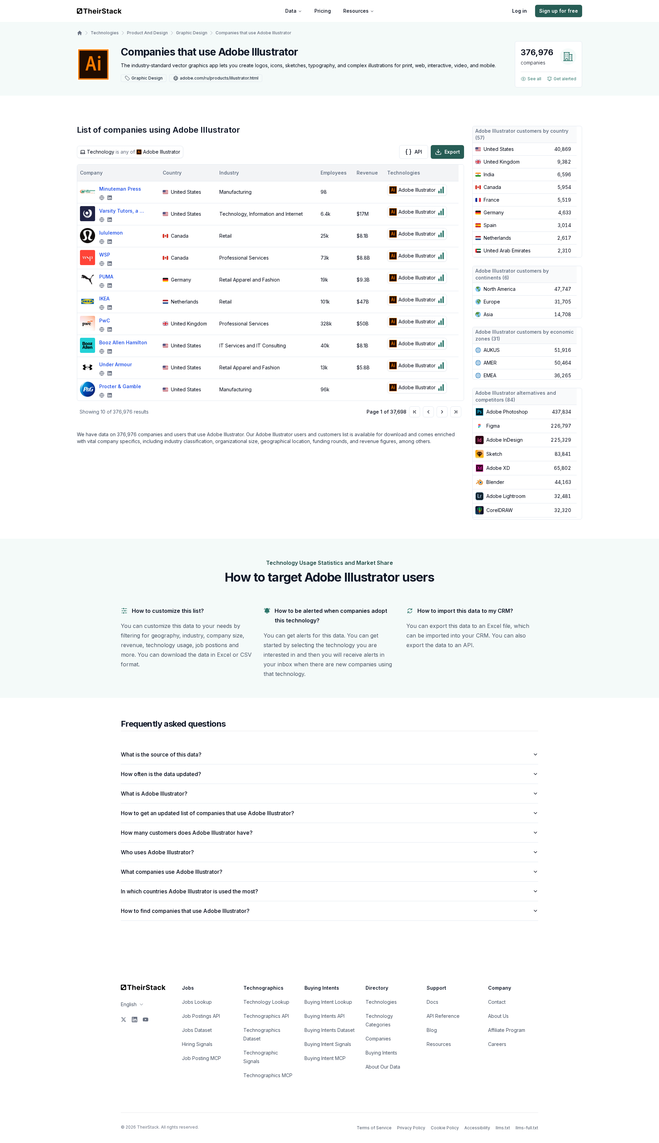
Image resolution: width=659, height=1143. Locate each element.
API (418, 152)
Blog (432, 1030)
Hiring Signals (197, 1044)
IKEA (104, 298)
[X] (123, 1019)
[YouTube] (145, 1019)
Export (452, 152)
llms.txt (503, 1127)
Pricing (322, 11)
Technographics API (266, 1016)
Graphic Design (191, 32)
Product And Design (147, 32)
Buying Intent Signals (327, 1044)
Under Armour (115, 364)
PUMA (106, 276)
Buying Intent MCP (325, 1058)
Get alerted (565, 78)
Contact (497, 1002)
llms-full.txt (527, 1127)
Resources (356, 11)
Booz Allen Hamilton (123, 342)
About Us (498, 1016)
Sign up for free (558, 11)
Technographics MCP (267, 1075)
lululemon (111, 233)
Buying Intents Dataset (329, 1030)
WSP (104, 255)
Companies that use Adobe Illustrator (253, 32)
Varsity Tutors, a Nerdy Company (123, 211)
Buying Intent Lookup (328, 1002)
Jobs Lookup (197, 1002)
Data (291, 11)
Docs (432, 1002)
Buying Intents (381, 1053)
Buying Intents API (324, 1016)
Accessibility (477, 1127)
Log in (519, 11)
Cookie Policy (445, 1127)
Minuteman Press (120, 189)
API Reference (443, 1016)
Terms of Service (374, 1127)
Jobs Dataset (197, 1030)
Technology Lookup (266, 1002)
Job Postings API (201, 1016)
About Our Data (383, 1067)
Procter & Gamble (120, 386)
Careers (497, 1044)
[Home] (79, 33)
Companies (378, 1038)
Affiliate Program (506, 1030)
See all (534, 78)
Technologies (105, 32)
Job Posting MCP (201, 1058)
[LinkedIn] (134, 1019)
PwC (104, 320)
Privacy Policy (411, 1127)
